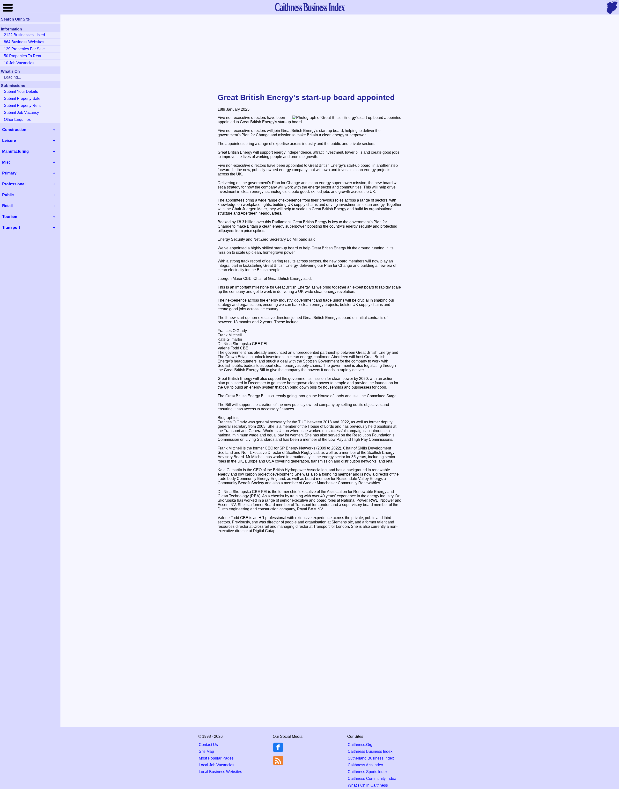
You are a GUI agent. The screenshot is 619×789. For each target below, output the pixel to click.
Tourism (9, 217)
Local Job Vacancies (216, 765)
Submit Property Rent (22, 105)
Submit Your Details (21, 91)
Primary (9, 173)
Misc (6, 162)
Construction (14, 130)
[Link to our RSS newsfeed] (278, 760)
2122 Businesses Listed (24, 35)
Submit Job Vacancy (21, 112)
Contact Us (208, 745)
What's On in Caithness (368, 785)
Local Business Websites (220, 772)
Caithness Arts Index (365, 765)
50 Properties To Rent (22, 56)
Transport (11, 227)
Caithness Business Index (370, 751)
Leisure (9, 140)
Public (8, 195)
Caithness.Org (360, 745)
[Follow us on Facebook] (278, 751)
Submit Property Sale (22, 98)
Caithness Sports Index (368, 772)
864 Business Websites (24, 42)
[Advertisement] (309, 54)
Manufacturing (15, 151)
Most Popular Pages (216, 758)
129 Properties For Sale (24, 49)
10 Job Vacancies (19, 63)
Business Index (310, 7)
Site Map (206, 751)
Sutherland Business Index (371, 758)
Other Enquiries (17, 119)
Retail (7, 206)
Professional (13, 184)
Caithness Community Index (372, 778)
